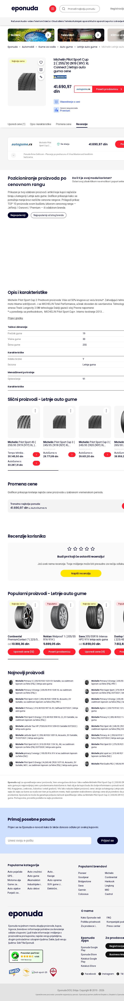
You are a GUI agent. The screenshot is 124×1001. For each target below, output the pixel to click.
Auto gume (66, 46)
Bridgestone (84, 881)
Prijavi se (107, 840)
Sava (80, 885)
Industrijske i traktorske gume (34, 884)
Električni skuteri (52, 888)
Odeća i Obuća (51, 21)
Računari (15, 21)
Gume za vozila (47, 46)
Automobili (28, 46)
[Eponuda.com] (24, 9)
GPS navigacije (13, 876)
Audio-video (27, 21)
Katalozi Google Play (89, 960)
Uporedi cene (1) (16, 124)
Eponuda (13, 46)
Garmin (82, 889)
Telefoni (38, 21)
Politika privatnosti (90, 921)
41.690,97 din (98, 144)
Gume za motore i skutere (12, 884)
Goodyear (83, 877)
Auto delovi (33, 888)
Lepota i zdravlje (113, 21)
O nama (87, 911)
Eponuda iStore (89, 954)
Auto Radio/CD (52, 871)
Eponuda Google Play (89, 949)
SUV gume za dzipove (54, 884)
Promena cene (63, 124)
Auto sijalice (14, 888)
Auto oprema (54, 880)
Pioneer (82, 873)
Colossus (83, 894)
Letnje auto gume (87, 46)
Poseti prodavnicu (59, 651)
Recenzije (82, 124)
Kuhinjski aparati (81, 21)
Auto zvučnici (34, 871)
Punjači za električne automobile (14, 892)
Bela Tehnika (65, 21)
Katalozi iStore (88, 966)
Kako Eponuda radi (91, 917)
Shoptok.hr (113, 995)
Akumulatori (33, 880)
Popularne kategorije (23, 865)
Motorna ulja (14, 880)
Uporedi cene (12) (24, 651)
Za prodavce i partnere (88, 926)
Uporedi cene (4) (95, 651)
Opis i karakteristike (40, 124)
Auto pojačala (15, 871)
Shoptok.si (104, 995)
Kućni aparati (97, 21)
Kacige (51, 876)
